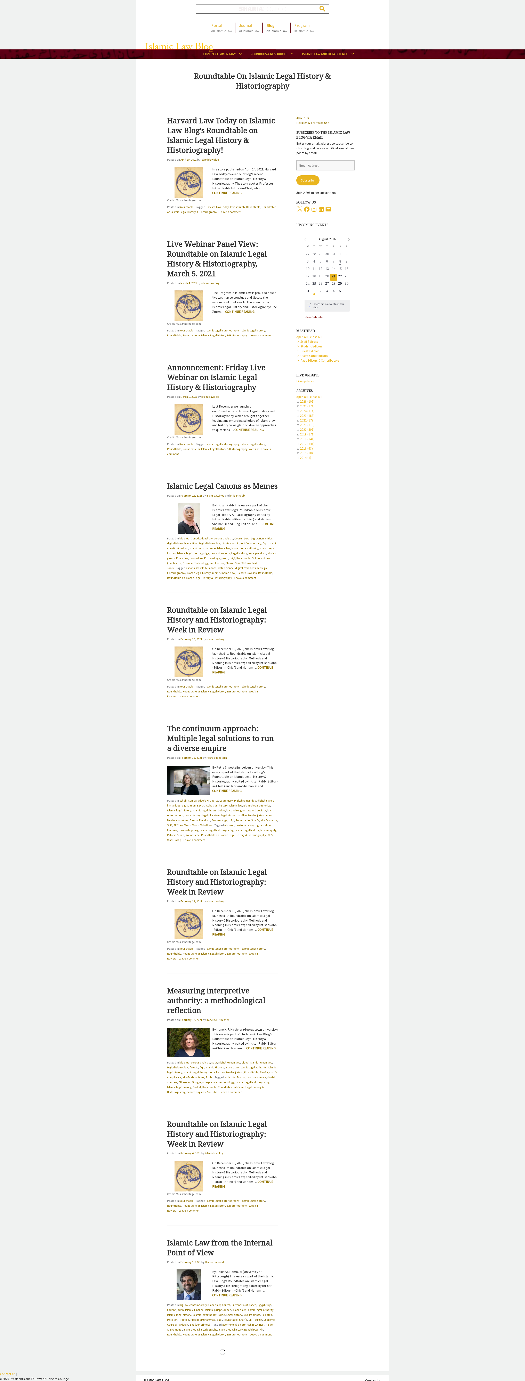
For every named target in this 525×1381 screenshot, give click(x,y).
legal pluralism (257, 553)
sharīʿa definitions (193, 1077)
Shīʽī (237, 563)
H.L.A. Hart (258, 1324)
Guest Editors (310, 351)
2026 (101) (307, 401)
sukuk (258, 1320)
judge (205, 553)
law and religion (235, 810)
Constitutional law (201, 538)
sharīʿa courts (269, 820)
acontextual (229, 1324)
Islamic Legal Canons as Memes (222, 486)
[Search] (322, 8)
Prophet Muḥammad (203, 1320)
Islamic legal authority (245, 548)
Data (247, 538)
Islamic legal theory (189, 553)
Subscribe (308, 180)
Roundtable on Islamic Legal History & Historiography (215, 335)
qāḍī (232, 558)
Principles (182, 558)
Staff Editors (309, 341)
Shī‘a (270, 835)
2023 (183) (307, 416)
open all (302, 397)
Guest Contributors (314, 356)
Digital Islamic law (209, 543)
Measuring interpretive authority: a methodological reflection (216, 1000)
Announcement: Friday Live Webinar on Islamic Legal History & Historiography (216, 377)
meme (216, 573)
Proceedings (212, 558)
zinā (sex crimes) (199, 1324)
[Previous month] (306, 239)
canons (190, 568)
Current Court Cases (244, 1305)
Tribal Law (206, 825)
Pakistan (267, 1315)
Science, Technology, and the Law (203, 563)
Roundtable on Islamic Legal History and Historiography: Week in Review (217, 620)
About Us (302, 118)
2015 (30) (306, 453)
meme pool (228, 573)
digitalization (243, 568)
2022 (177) (307, 420)
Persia (194, 820)
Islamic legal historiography (223, 330)
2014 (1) (305, 458)
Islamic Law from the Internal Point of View (220, 1248)
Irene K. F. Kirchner (218, 1020)
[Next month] (349, 239)
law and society (220, 553)
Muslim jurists (256, 815)
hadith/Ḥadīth (175, 1310)
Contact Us (8, 1374)
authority (230, 1077)
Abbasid (229, 825)
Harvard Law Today (217, 207)
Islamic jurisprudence (203, 548)
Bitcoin (241, 1077)
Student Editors (311, 346)
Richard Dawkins (247, 573)
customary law (244, 825)
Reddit (197, 1087)
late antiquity (268, 830)
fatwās (194, 1067)
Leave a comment (230, 212)
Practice (184, 1320)
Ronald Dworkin (253, 1329)
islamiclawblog (210, 159)
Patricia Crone (175, 835)
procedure (196, 558)
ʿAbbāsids (212, 805)
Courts (238, 538)
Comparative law (198, 800)
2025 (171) (307, 406)
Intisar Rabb (237, 207)
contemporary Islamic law (204, 1305)
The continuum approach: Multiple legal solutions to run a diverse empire (220, 738)
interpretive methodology (218, 1082)
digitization (228, 543)
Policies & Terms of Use (312, 123)
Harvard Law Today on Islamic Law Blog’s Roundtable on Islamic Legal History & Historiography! (221, 135)
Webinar (254, 449)
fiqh (265, 543)
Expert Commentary (249, 543)
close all (316, 397)
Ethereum (185, 1082)
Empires (172, 830)
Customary (226, 800)
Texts (255, 563)
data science (226, 568)
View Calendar (314, 317)
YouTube (212, 1092)
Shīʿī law (246, 563)
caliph (183, 800)
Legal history (239, 553)
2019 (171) (307, 434)
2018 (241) (307, 439)
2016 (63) (306, 448)
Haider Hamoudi (214, 1262)
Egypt (200, 805)
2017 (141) (307, 444)
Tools (170, 568)
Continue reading (227, 193)
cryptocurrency (256, 1077)
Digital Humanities (262, 538)
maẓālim (242, 815)
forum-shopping (188, 830)
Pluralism (204, 820)
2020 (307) (307, 429)
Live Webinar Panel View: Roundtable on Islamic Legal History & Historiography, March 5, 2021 (217, 259)
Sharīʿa (230, 563)
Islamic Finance (215, 1067)
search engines (196, 1092)
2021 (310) (307, 425)
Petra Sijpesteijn (217, 758)
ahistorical (244, 1324)
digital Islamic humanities (182, 543)
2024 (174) (307, 411)
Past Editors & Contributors (319, 360)
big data (184, 538)
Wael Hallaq (174, 840)
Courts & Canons (206, 568)
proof (224, 558)
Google (196, 1082)
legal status (228, 815)
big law (183, 1305)
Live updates (305, 381)
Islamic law (223, 548)
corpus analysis (223, 538)
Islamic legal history (253, 330)
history (223, 805)
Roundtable (186, 207)
